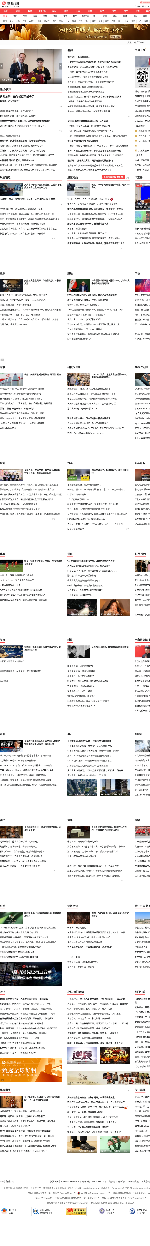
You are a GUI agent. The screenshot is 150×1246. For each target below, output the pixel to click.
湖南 (107, 21)
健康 (70, 820)
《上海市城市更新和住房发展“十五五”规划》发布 (89, 745)
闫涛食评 (4, 681)
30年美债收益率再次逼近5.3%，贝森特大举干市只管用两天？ (95, 309)
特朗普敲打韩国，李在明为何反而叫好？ (18, 116)
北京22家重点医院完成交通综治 (81, 856)
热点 (2, 89)
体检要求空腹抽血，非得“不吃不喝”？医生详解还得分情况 (93, 876)
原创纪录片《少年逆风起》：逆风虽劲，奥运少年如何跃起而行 (28, 942)
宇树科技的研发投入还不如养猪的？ (83, 304)
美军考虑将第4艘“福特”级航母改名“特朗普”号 (20, 393)
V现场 (76, 367)
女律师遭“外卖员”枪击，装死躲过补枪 (17, 160)
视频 (138, 11)
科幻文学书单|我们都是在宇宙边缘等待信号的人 (22, 851)
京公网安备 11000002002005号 (95, 1193)
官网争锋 (106, 1018)
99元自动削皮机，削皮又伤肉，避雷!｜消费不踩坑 (23, 775)
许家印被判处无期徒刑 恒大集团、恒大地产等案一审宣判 (93, 750)
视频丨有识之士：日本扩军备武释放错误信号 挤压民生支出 (94, 96)
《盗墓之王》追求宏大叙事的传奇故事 (17, 1043)
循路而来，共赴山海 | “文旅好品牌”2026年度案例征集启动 (27, 489)
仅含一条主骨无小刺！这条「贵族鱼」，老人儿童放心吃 (92, 1117)
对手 (109, 1038)
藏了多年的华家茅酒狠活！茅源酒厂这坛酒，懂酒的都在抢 (94, 238)
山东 (126, 21)
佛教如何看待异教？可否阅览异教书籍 (84, 942)
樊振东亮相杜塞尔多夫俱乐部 (14, 80)
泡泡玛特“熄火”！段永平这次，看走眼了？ (86, 314)
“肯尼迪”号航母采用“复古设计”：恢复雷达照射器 (22, 423)
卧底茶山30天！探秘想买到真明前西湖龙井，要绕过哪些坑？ (95, 219)
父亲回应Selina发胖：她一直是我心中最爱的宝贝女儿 (91, 570)
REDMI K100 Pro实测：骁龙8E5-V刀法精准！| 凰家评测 (26, 765)
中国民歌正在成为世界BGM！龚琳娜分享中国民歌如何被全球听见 (30, 514)
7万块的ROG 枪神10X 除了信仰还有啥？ (18, 760)
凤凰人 (139, 155)
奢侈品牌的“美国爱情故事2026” (81, 705)
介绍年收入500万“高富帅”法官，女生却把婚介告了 (91, 131)
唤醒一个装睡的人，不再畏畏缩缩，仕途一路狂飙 (89, 1043)
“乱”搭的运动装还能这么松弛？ (81, 695)
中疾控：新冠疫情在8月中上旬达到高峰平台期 (89, 111)
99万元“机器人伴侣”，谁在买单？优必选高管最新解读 (92, 294)
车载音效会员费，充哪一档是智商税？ (84, 484)
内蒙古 (32, 21)
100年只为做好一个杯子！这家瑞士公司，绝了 (88, 199)
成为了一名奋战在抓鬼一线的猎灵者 (16, 1023)
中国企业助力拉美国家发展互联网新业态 (86, 91)
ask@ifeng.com (91, 1188)
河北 (87, 21)
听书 (2, 992)
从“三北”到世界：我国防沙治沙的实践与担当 (88, 76)
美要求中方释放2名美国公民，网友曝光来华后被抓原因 (25, 121)
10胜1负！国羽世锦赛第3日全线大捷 (16, 575)
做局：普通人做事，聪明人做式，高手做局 (86, 1008)
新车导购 (140, 463)
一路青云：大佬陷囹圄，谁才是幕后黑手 (18, 1033)
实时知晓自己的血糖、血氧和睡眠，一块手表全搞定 (91, 1097)
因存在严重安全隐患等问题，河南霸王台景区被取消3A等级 (94, 150)
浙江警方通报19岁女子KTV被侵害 (83, 140)
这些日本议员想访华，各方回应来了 (16, 111)
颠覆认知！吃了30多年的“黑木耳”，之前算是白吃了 (23, 1151)
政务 (102, 11)
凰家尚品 (72, 177)
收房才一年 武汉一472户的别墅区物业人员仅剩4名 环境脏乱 (95, 165)
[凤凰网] (10, 7)
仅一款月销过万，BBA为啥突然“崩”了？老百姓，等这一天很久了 (96, 489)
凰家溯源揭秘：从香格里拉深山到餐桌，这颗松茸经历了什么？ (96, 243)
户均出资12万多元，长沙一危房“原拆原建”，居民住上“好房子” (95, 770)
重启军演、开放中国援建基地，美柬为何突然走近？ (23, 140)
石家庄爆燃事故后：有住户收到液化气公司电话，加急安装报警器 (97, 135)
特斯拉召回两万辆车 (76, 494)
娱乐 (54, 11)
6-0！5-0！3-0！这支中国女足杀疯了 (17, 580)
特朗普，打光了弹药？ (10, 101)
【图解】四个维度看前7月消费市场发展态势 (88, 71)
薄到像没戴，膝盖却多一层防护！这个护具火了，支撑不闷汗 (95, 155)
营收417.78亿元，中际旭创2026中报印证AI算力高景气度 (93, 324)
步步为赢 (118, 1043)
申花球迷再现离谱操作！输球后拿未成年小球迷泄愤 (23, 600)
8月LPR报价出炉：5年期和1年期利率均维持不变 (89, 760)
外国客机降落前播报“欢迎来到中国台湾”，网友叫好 (23, 125)
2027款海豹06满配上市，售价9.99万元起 (86, 519)
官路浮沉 (124, 1003)
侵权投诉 (105, 1188)
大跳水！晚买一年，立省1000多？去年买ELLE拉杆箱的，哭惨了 (29, 319)
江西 (113, 21)
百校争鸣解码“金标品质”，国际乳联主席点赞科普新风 (24, 937)
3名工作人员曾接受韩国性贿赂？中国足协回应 (21, 590)
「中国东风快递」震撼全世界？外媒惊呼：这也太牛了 (92, 1122)
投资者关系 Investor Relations (64, 1181)
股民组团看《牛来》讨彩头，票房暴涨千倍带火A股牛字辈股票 (28, 228)
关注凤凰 (140, 1090)
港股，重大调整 (142, 309)
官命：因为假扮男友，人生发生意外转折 (18, 998)
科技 (30, 11)
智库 (25, 16)
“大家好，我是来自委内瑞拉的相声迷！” (86, 101)
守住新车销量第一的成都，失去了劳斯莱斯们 (87, 423)
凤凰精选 (5, 177)
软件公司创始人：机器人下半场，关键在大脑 (87, 299)
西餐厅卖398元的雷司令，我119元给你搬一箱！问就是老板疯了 (96, 1102)
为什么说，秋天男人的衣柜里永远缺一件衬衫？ (88, 1127)
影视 (137, 554)
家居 (125, 16)
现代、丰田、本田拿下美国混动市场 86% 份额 (88, 509)
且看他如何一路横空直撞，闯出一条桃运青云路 (88, 1013)
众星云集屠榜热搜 (8, 428)
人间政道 (39, 1023)
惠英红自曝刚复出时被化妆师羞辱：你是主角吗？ (89, 565)
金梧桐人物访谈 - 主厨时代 (12, 661)
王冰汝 (138, 169)
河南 (94, 21)
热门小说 (140, 992)
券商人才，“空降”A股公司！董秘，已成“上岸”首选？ (23, 299)
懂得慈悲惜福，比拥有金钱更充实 (82, 962)
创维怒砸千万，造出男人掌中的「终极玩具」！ (21, 856)
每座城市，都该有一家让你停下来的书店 (18, 846)
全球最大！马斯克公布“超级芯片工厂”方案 (86, 775)
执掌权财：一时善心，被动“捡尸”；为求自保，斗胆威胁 (92, 1003)
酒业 (95, 16)
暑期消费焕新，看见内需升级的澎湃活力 (86, 86)
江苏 (80, 21)
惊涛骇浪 (49, 1018)
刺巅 (39, 1043)
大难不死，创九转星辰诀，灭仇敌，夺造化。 (87, 1033)
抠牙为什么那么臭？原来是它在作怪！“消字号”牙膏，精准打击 (28, 165)
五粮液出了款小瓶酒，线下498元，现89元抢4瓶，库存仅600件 (95, 1107)
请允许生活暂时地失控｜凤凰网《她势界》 (19, 932)
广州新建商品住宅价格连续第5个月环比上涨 (87, 765)
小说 (70, 992)
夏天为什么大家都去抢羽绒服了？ (15, 1126)
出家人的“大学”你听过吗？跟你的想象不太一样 (88, 937)
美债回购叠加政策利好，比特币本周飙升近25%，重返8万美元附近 (30, 309)
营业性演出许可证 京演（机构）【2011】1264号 (113, 1203)
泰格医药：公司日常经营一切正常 (82, 841)
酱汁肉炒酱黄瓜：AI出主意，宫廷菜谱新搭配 (20, 671)
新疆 (39, 21)
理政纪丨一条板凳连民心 (79, 57)
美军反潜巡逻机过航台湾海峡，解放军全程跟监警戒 (91, 106)
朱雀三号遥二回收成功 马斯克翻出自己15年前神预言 (91, 393)
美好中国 (140, 906)
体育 (90, 11)
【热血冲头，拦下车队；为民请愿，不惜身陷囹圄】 (91, 998)
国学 (75, 16)
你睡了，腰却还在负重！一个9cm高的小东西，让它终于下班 (95, 524)
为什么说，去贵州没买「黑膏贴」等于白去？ (87, 233)
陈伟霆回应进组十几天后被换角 (81, 575)
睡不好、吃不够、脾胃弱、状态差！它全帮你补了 (22, 1116)
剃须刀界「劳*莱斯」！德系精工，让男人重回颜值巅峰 (92, 204)
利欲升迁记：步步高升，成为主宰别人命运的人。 (22, 1003)
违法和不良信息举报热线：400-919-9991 (62, 1188)
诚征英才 (122, 1181)
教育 (145, 16)
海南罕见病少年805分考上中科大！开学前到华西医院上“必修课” (96, 846)
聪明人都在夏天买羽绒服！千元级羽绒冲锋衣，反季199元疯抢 (28, 1146)
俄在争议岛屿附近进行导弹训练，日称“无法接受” (22, 413)
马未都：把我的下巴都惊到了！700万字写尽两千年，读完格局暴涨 (98, 145)
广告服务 (111, 1181)
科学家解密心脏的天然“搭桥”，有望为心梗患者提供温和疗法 (94, 871)
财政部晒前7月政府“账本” (79, 339)
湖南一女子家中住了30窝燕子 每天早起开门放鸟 (89, 170)
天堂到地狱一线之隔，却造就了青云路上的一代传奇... (24, 1013)
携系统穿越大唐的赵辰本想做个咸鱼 (83, 1028)
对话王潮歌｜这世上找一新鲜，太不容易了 (19, 841)
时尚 (66, 11)
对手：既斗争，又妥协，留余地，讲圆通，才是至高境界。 (26, 1008)
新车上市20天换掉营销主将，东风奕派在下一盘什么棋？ (93, 504)
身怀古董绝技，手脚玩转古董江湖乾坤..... (86, 1038)
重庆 (120, 21)
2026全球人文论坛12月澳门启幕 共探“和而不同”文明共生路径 (28, 927)
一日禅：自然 (73, 957)
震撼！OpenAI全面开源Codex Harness (85, 433)
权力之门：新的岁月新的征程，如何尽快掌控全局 (22, 1048)
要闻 (70, 50)
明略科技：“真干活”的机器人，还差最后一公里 (21, 208)
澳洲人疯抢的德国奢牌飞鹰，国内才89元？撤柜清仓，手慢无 (95, 209)
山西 (139, 21)
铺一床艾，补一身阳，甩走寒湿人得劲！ (85, 1112)
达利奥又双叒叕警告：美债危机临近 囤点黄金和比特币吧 (93, 334)
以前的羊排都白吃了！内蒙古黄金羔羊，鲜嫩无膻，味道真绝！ (28, 1121)
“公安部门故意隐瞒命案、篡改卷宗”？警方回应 (89, 126)
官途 (110, 1008)
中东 (11, 21)
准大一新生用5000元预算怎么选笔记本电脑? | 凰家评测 (25, 755)
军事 (78, 11)
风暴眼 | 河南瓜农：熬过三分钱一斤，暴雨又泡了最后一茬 (27, 213)
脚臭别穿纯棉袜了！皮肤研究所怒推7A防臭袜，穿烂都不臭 (27, 1136)
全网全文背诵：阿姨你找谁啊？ (81, 671)
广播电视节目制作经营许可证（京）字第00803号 (77, 1198)
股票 (35, 16)
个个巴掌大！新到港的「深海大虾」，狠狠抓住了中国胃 (25, 1141)
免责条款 (146, 1181)
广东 (67, 21)
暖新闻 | (71, 160)
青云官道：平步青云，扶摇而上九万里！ (18, 1053)
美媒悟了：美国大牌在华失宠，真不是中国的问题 (22, 150)
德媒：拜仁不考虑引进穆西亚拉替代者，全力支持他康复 (93, 866)
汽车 (114, 11)
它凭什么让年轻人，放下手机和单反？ (84, 319)
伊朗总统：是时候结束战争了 (17, 96)
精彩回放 (140, 125)
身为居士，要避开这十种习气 (80, 966)
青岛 (133, 21)
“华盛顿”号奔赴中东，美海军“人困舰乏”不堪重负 (22, 388)
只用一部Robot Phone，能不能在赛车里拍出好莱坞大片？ (27, 770)
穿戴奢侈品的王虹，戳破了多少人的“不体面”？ (88, 700)
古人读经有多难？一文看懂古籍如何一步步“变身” (89, 947)
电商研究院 (141, 640)
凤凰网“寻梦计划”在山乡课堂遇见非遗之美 (19, 957)
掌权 (49, 1003)
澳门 (5, 21)
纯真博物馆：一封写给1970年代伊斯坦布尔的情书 (23, 861)
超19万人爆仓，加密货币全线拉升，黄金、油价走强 (23, 294)
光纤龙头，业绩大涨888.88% (13, 324)
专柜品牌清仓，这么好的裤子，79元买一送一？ (21, 1111)
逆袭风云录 (52, 1028)
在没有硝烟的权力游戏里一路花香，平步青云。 (21, 1018)
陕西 (146, 21)
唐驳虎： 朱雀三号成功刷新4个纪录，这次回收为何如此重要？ (28, 199)
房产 (126, 11)
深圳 (74, 21)
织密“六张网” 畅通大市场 (109, 62)
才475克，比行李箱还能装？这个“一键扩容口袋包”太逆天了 (27, 155)
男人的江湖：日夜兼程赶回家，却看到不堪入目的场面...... (93, 1023)
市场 (137, 273)
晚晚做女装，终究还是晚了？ (80, 666)
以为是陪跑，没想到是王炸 (79, 595)
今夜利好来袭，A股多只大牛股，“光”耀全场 (20, 314)
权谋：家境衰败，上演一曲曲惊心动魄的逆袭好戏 (22, 1028)
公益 (135, 16)
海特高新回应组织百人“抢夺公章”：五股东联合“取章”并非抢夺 (95, 428)
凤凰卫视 (42, 11)
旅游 (105, 16)
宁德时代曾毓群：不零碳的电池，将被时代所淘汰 (22, 223)
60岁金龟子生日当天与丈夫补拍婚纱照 (85, 585)
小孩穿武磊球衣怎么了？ (11, 585)
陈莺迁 (146, 169)
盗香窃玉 (106, 1028)
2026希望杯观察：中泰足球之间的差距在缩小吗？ (23, 595)
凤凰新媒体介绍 (7, 1181)
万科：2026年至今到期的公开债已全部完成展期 (89, 755)
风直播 (139, 177)
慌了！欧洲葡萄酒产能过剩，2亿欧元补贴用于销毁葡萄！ (26, 1131)
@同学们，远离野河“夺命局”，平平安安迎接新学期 (91, 81)
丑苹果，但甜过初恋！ (77, 228)
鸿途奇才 (43, 1033)
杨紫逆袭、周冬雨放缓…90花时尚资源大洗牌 (87, 681)
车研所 (145, 367)
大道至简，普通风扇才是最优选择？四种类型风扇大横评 (25, 780)
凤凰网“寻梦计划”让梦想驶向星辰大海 (17, 952)
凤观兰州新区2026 (135, 42)
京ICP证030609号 (43, 1198)
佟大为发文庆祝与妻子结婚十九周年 (83, 580)
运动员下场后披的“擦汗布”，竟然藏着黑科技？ (88, 223)
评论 (15, 16)
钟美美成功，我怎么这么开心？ (81, 686)
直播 (5, 16)
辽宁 (24, 21)
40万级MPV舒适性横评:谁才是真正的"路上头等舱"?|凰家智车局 (29, 785)
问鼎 (53, 1013)
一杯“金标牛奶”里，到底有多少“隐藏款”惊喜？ (21, 947)
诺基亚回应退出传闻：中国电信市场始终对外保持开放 (92, 398)
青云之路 (121, 998)
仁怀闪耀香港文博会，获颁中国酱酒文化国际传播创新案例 (26, 499)
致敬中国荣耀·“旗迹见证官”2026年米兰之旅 (20, 509)
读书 (65, 16)
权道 (37, 1038)
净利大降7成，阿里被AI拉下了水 (82, 408)
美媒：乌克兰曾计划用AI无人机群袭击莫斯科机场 (22, 418)
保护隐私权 (133, 1181)
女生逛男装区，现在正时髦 (79, 691)
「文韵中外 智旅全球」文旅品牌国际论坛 (19, 504)
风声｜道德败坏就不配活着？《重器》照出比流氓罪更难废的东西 (29, 218)
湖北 (100, 21)
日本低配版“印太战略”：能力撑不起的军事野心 (21, 398)
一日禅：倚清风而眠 (76, 927)
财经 (18, 11)
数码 (45, 16)
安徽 (61, 21)
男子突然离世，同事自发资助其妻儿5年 (95, 160)
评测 (55, 16)
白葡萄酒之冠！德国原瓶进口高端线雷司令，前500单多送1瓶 (95, 214)
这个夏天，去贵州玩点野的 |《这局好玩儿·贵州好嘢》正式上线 (29, 484)
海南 (54, 21)
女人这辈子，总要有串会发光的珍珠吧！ (85, 590)
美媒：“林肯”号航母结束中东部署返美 (17, 408)
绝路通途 (114, 1033)
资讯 (6, 11)
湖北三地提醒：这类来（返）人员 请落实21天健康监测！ (93, 851)
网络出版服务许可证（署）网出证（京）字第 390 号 (52, 1193)
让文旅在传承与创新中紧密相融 (82, 62)
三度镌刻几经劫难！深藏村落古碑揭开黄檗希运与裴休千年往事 (96, 932)
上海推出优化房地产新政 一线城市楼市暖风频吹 (89, 741)
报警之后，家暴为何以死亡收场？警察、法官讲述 (22, 233)
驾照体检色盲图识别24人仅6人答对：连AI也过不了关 (91, 403)
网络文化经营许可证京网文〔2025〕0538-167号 (124, 1198)
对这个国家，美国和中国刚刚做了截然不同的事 (21, 145)
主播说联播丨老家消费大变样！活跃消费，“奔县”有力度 (93, 67)
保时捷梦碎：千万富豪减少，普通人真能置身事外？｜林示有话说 (97, 514)
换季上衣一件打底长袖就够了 (80, 676)
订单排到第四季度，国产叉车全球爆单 (84, 329)
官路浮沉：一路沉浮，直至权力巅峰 (83, 1018)
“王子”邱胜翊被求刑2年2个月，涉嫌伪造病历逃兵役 (91, 560)
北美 (18, 21)
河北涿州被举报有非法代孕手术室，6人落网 (88, 121)
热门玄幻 (78, 992)
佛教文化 (85, 16)
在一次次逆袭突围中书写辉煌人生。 (16, 1038)
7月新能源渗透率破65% (78, 499)
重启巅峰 (44, 998)
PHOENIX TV (98, 1181)
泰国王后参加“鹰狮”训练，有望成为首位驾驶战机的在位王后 (27, 170)
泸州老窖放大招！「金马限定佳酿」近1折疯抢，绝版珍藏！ (27, 403)
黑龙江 (47, 21)
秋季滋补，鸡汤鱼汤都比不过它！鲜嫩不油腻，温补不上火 (94, 1132)
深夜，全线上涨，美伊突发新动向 (15, 304)
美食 (115, 16)
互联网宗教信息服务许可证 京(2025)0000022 (67, 1203)
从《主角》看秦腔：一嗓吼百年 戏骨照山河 (20, 866)
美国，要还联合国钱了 (10, 135)
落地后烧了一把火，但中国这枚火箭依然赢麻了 (88, 388)
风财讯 (139, 734)
